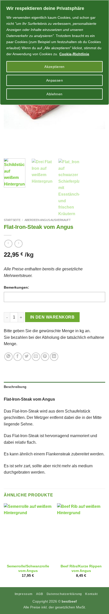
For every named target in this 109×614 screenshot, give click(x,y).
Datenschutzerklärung (64, 594)
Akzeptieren (54, 67)
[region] (54, 52)
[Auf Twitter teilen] (27, 356)
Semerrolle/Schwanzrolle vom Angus (28, 568)
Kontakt (91, 594)
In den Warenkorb (52, 317)
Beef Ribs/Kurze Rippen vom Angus (81, 568)
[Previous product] (18, 244)
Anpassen (54, 80)
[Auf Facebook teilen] (17, 356)
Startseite (12, 219)
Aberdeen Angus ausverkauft (48, 219)
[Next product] (8, 244)
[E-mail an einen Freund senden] (36, 356)
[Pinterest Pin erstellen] (45, 356)
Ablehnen (54, 94)
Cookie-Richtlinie (74, 54)
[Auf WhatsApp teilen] (8, 356)
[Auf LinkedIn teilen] (54, 356)
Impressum (24, 594)
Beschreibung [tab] (15, 387)
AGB (39, 594)
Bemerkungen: (16, 287)
